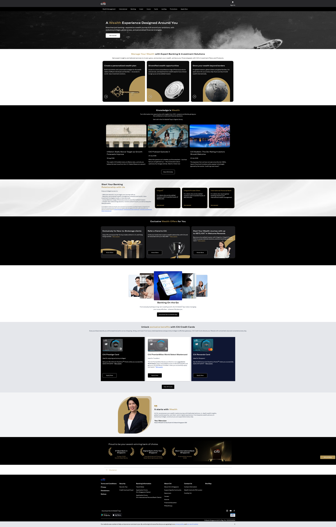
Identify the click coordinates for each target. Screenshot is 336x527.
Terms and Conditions (109, 483)
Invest (141, 9)
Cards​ (156, 9)
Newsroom (167, 493)
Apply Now (184, 9)
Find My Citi (188, 493)
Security (122, 483)
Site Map (208, 483)
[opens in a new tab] (103, 3)
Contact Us (188, 483)
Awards (166, 499)
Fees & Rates (140, 487)
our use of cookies (192, 524)
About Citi (168, 483)
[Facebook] (234, 511)
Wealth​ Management (109, 9)
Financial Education (170, 502)
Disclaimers (105, 490)
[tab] (109, 9)
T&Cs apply (116, 236)
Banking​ (133, 9)
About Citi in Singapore (171, 487)
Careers (166, 496)
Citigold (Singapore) (118, 209)
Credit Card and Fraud (126, 490)
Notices (103, 494)
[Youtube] (231, 511)
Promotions (173, 9)
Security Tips (123, 487)
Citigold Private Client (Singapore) (131, 209)
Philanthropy (168, 506)
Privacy (103, 487)
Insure (149, 9)
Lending (163, 9)
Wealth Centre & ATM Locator (193, 490)
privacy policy (179, 524)
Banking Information (143, 483)
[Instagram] (227, 511)
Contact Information (190, 487)
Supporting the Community (172, 490)
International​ (123, 9)
